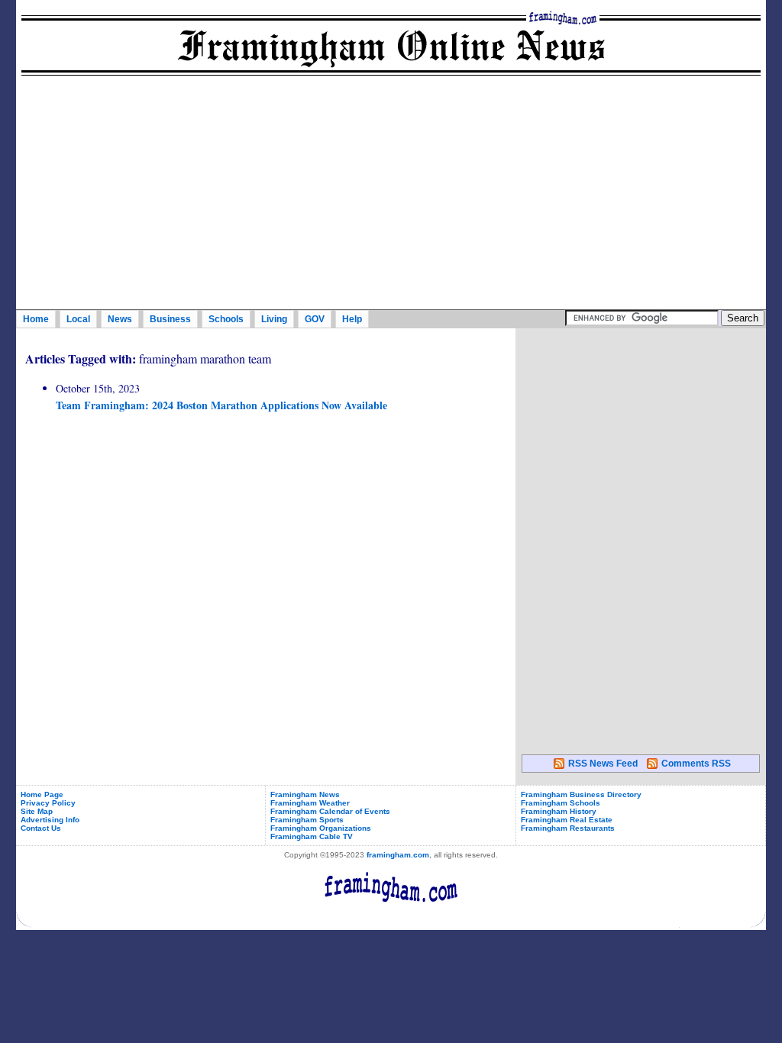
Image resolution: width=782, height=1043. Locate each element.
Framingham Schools (560, 803)
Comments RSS (696, 763)
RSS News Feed (603, 763)
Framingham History (558, 811)
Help (352, 319)
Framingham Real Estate (566, 819)
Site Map (37, 811)
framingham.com (398, 855)
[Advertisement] (391, 195)
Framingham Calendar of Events (330, 811)
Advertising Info (50, 819)
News (120, 319)
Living (274, 319)
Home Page (42, 794)
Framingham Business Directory (581, 794)
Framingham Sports (307, 819)
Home (36, 319)
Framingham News (305, 794)
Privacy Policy (48, 803)
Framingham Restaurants (568, 828)
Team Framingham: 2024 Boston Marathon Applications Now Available (221, 405)
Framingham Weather (310, 803)
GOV (315, 319)
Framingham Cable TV (311, 836)
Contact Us (41, 828)
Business (170, 319)
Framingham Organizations (320, 828)
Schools (226, 319)
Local (78, 319)
